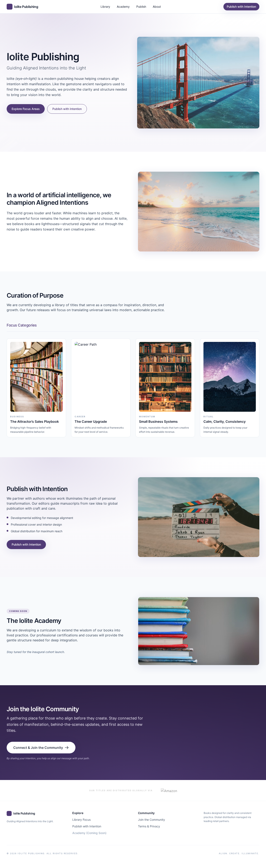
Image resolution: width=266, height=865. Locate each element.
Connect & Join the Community (38, 747)
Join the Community (151, 819)
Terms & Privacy (149, 826)
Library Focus (81, 819)
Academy (123, 6)
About (157, 6)
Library (105, 6)
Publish (141, 6)
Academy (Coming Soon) (89, 833)
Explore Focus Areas (26, 109)
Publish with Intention (241, 6)
